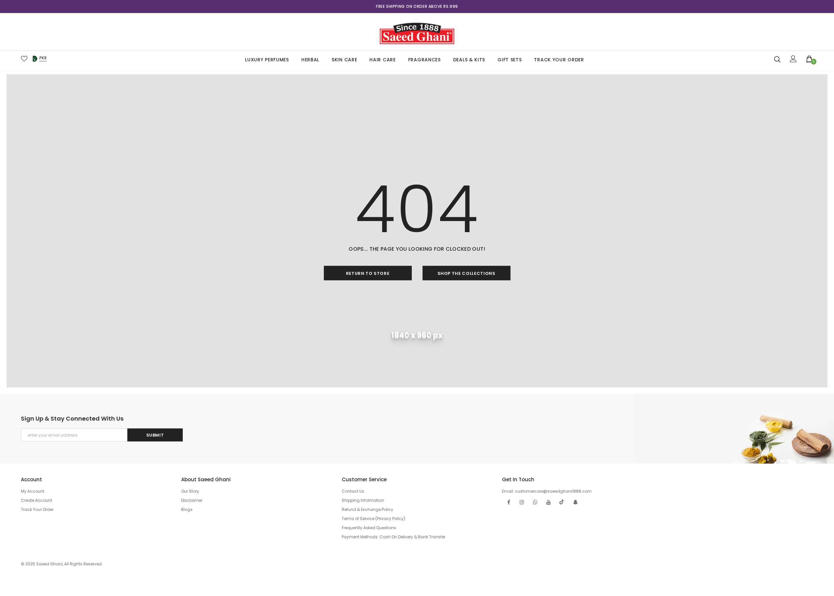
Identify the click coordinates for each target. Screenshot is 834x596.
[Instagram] (522, 502)
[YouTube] (548, 502)
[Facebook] (508, 502)
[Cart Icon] (809, 59)
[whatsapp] (535, 502)
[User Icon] (793, 58)
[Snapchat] (575, 502)
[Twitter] (562, 502)
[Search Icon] (777, 59)
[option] (417, 6)
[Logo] (417, 31)
